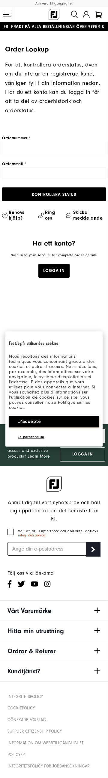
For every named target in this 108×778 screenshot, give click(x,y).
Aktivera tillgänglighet (54, 3)
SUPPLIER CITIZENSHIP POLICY (35, 731)
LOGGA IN (82, 454)
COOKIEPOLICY (21, 708)
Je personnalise (31, 437)
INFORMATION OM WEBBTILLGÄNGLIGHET (45, 743)
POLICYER (16, 754)
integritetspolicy (31, 535)
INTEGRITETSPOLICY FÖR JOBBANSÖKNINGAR (49, 766)
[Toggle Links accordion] (54, 611)
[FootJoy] (54, 14)
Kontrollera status (54, 194)
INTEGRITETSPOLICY (25, 696)
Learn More (39, 456)
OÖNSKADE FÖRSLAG (27, 719)
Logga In (54, 270)
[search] (74, 14)
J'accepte (29, 421)
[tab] (98, 14)
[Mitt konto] (86, 14)
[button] (7, 14)
